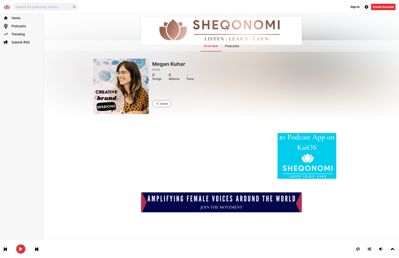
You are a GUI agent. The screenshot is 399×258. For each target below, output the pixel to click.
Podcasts (232, 46)
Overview (211, 46)
